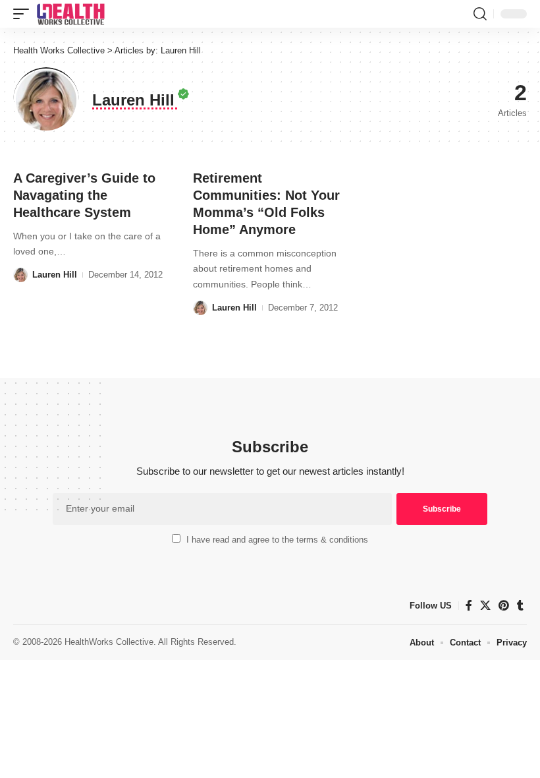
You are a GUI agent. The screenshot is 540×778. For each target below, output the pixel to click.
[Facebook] (468, 605)
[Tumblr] (520, 605)
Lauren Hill (54, 275)
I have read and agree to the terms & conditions (277, 540)
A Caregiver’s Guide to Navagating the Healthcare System (84, 195)
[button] (24, 14)
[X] (485, 605)
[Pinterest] (503, 605)
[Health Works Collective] (70, 14)
